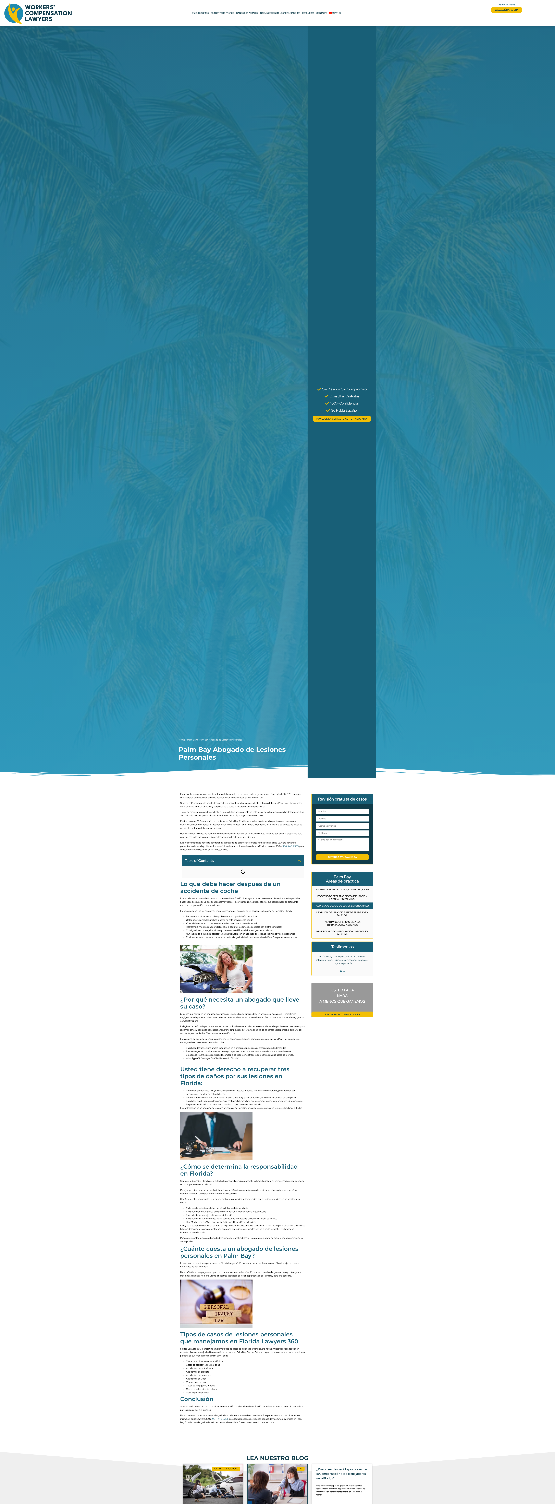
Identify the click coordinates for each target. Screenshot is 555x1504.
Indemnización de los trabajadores (280, 13)
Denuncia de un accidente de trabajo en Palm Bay (342, 914)
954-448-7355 (506, 4)
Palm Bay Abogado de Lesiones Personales (342, 905)
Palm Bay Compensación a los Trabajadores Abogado (342, 923)
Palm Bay (192, 739)
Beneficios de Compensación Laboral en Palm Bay (342, 933)
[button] (299, 860)
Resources (308, 13)
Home (182, 739)
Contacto (321, 13)
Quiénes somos (200, 13)
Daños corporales (247, 13)
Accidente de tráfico (222, 13)
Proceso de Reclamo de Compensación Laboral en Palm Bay (342, 898)
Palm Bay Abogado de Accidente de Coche (342, 889)
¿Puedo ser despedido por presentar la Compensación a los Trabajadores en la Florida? (341, 1473)
